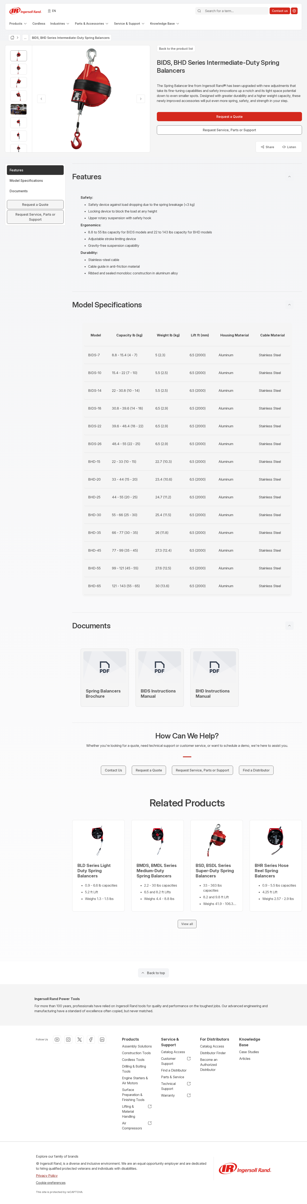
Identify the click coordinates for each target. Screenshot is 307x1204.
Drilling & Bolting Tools (134, 1068)
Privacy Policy (47, 1175)
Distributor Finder (213, 1053)
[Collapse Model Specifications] (289, 304)
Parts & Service (172, 1077)
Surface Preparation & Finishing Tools (133, 1095)
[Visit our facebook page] (91, 1040)
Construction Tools (136, 1053)
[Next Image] (141, 99)
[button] (187, 177)
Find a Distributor (173, 1070)
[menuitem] (18, 23)
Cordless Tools (133, 1060)
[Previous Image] (41, 99)
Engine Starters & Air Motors (135, 1080)
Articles (244, 1058)
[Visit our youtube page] (57, 1040)
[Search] (199, 11)
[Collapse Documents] (289, 625)
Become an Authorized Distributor (208, 1065)
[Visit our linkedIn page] (102, 1040)
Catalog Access (173, 1052)
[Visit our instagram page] (68, 1040)
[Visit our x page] (80, 1040)
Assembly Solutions (137, 1046)
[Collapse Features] (289, 176)
